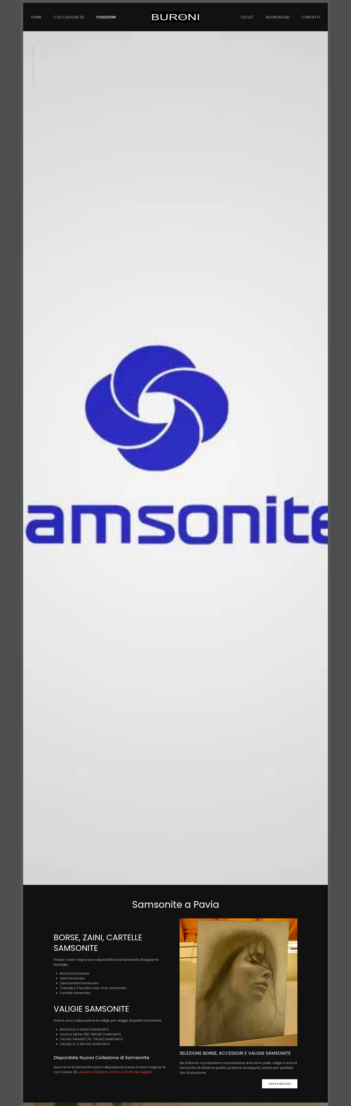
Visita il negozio (279, 1084)
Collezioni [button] (106, 17)
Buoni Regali (277, 17)
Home (36, 17)
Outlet (247, 17)
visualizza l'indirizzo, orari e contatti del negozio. (115, 1072)
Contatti (311, 17)
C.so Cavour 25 (69, 17)
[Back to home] (175, 17)
